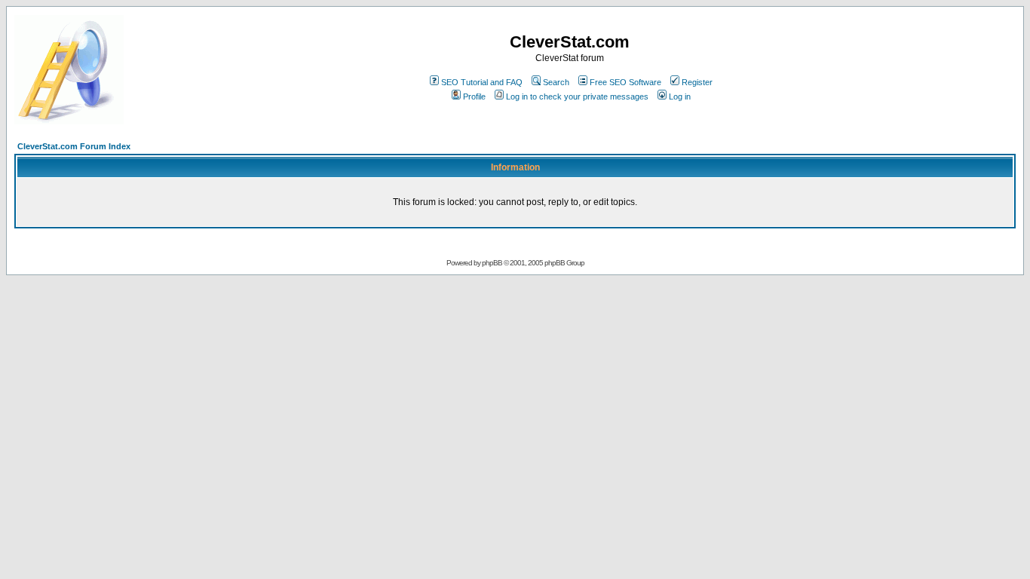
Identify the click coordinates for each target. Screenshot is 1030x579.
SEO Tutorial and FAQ (482, 82)
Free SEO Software (625, 82)
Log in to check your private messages (577, 96)
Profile (474, 96)
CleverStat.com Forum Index (73, 146)
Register (697, 82)
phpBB (492, 263)
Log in (680, 96)
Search (556, 82)
